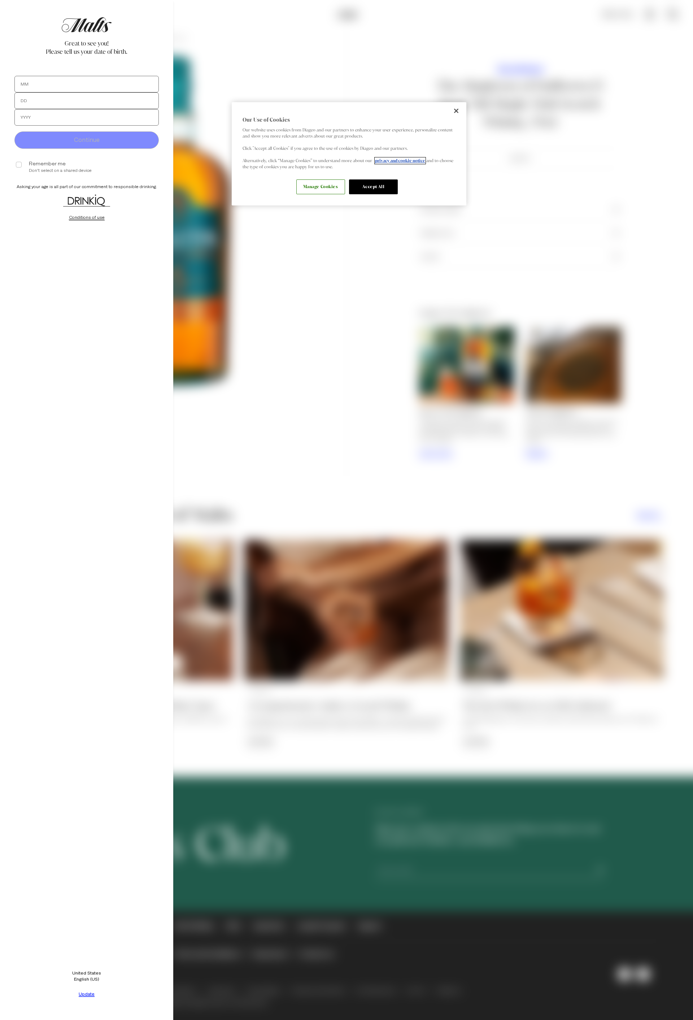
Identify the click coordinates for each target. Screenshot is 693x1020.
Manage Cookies (320, 187)
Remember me (47, 163)
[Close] (456, 111)
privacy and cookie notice (400, 161)
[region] (349, 154)
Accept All (373, 187)
